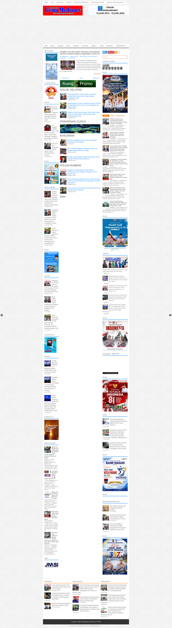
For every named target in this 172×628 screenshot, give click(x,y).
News (68, 46)
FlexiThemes (78, 625)
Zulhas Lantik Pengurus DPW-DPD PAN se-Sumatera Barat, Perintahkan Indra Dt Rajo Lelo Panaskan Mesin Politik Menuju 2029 (51, 403)
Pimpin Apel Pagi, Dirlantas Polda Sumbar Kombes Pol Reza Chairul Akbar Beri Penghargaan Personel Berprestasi (83, 181)
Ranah (52, 46)
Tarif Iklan (60, 2)
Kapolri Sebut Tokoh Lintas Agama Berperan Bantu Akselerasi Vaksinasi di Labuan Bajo (118, 177)
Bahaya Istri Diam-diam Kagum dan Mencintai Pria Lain (55, 495)
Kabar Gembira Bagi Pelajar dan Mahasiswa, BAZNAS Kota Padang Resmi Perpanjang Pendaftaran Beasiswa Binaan (113, 610)
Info (52, 2)
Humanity (76, 46)
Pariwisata (110, 46)
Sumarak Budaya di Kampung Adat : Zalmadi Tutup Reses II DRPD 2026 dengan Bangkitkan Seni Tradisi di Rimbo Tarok (86, 588)
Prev (2, 315)
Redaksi (68, 2)
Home (46, 46)
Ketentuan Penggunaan (81, 2)
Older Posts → (97, 78)
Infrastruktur (120, 46)
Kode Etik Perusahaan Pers (115, 2)
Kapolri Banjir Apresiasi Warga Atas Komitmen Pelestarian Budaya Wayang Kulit (89, 599)
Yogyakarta (63, 58)
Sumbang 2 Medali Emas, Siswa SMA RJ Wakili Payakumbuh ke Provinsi (118, 517)
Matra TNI (86, 56)
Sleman (95, 56)
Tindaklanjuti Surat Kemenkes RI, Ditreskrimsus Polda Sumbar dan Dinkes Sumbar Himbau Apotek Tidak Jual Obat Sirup (118, 162)
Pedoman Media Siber (97, 2)
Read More (97, 73)
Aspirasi (94, 46)
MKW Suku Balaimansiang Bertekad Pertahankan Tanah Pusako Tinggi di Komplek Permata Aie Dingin (118, 190)
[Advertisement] (86, 30)
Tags (112, 115)
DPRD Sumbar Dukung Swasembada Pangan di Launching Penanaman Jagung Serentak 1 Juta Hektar (118, 121)
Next (170, 315)
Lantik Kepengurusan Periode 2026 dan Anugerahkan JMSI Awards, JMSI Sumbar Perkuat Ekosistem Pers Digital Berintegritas (114, 308)
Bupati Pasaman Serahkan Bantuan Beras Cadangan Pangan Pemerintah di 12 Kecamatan (117, 135)
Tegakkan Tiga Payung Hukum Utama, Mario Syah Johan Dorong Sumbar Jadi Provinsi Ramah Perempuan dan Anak (83, 114)
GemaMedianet (85, 621)
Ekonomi (61, 46)
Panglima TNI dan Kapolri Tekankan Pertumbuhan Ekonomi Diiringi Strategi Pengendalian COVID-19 (80, 53)
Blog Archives (120, 115)
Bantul (81, 56)
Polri (91, 56)
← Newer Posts (65, 78)
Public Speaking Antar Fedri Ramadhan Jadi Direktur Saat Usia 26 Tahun (61, 587)
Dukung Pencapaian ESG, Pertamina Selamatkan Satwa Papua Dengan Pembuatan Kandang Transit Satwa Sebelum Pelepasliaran (115, 433)
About (46, 2)
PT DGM (98, 621)
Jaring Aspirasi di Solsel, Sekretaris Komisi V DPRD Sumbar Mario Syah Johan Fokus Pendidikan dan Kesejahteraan (84, 105)
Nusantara (85, 46)
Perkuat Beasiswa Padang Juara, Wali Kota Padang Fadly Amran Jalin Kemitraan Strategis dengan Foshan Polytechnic (113, 598)
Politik (102, 46)
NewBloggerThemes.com (95, 625)
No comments (71, 58)
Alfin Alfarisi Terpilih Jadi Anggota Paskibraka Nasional (118, 508)
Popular (106, 115)
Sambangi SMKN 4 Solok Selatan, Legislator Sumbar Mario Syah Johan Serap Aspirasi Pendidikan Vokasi (81, 96)
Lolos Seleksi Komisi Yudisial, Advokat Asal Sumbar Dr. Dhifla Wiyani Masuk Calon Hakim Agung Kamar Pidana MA (118, 148)
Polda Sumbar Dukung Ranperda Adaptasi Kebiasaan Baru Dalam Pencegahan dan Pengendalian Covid (118, 203)
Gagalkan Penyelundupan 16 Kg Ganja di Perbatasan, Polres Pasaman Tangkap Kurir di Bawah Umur (82, 172)
